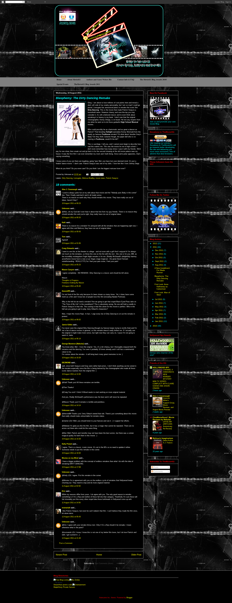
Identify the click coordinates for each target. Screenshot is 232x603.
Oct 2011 (159, 257)
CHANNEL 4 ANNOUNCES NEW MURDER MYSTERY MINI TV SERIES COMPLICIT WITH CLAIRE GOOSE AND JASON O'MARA (163, 379)
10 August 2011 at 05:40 (71, 286)
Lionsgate (77, 178)
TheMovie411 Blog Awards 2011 (87, 84)
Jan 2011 (159, 321)
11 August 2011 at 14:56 (71, 503)
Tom (64, 237)
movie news (100, 178)
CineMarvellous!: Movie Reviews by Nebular (163, 418)
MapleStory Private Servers (64, 587)
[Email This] (92, 174)
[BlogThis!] (94, 174)
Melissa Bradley (88, 178)
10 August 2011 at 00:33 (71, 217)
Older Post (136, 555)
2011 (155, 247)
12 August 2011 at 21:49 (71, 538)
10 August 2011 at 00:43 (71, 232)
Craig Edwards (68, 248)
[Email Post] (87, 174)
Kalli (64, 222)
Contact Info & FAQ (125, 79)
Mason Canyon (68, 270)
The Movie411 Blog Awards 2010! (153, 79)
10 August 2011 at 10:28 (71, 358)
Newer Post (61, 555)
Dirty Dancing (67, 178)
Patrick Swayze (112, 178)
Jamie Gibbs (67, 325)
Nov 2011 (159, 254)
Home (59, 79)
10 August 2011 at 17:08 (71, 467)
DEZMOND (66, 363)
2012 (155, 243)
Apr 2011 (159, 310)
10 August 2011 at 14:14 (71, 405)
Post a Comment (65, 543)
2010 (155, 326)
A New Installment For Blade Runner (162, 270)
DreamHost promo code (63, 585)
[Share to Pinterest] (102, 174)
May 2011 (159, 307)
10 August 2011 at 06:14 (71, 339)
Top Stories (58, 582)
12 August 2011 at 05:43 (71, 517)
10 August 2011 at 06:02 (71, 320)
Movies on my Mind (70, 458)
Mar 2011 (159, 314)
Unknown (66, 208)
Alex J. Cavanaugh (69, 189)
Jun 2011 (159, 303)
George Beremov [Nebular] (73, 344)
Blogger (129, 598)
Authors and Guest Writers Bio (99, 79)
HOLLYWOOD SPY (161, 367)
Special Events (62, 84)
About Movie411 (74, 79)
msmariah (66, 508)
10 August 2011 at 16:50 (71, 453)
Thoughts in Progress (70, 280)
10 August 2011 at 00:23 (71, 203)
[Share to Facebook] (99, 174)
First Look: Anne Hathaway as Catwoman (161, 286)
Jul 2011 (159, 299)
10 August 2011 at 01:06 (71, 243)
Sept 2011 (159, 261)
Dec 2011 (159, 250)
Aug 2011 (159, 265)
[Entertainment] (79, 585)
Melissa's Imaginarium (163, 438)
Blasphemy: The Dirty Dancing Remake (83, 98)
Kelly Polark (67, 444)
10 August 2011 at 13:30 (71, 374)
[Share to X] (97, 174)
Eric (63, 491)
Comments (158, 471)
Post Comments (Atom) (104, 563)
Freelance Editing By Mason (73, 283)
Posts (155, 467)
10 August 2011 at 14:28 (71, 439)
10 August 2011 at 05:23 (71, 265)
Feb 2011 (159, 318)
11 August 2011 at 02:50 (71, 486)
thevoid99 (66, 291)
